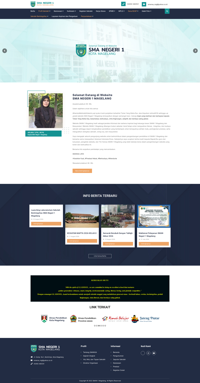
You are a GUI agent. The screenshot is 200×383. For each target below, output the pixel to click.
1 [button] (94, 325)
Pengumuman (118, 356)
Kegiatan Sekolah (85, 11)
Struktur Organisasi (90, 363)
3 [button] (99, 325)
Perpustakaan (86, 16)
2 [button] (97, 325)
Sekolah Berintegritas (39, 16)
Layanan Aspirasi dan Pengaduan (65, 16)
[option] (54, 319)
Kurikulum (70, 11)
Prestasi (116, 367)
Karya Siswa (100, 11)
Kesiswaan (58, 11)
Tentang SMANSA (90, 352)
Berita (33, 11)
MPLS (121, 11)
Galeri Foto (146, 11)
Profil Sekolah (43, 11)
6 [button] (105, 325)
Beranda (116, 352)
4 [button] (101, 325)
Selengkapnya (38, 223)
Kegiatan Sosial (119, 370)
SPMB (111, 11)
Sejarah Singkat (89, 356)
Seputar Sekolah (119, 359)
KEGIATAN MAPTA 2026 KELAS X (82, 233)
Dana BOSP (132, 11)
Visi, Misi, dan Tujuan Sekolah (94, 359)
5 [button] (103, 325)
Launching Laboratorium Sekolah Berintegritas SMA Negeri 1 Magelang (45, 213)
